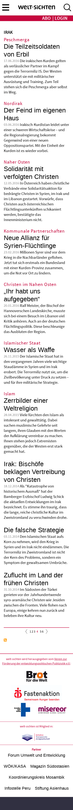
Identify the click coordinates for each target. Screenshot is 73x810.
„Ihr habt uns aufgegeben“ (22, 295)
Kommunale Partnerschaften (34, 231)
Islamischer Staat (22, 343)
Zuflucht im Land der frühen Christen (33, 579)
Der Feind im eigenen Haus (35, 114)
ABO (46, 18)
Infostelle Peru (17, 788)
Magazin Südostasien (49, 766)
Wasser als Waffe (29, 350)
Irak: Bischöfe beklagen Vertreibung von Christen (34, 472)
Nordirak (13, 104)
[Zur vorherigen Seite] (27, 632)
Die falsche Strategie (34, 530)
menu (5, 7)
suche (67, 7)
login (61, 18)
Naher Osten (17, 162)
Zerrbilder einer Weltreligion (26, 404)
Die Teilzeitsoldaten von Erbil (32, 50)
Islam (9, 394)
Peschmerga (17, 40)
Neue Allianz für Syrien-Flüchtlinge (30, 242)
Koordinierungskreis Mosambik (36, 777)
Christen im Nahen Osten (30, 285)
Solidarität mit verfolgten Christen (31, 173)
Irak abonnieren (5, 640)
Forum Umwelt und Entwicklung (36, 755)
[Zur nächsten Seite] (46, 632)
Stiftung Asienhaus (52, 788)
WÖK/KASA (15, 766)
